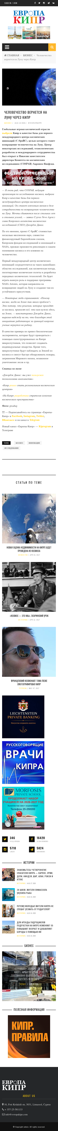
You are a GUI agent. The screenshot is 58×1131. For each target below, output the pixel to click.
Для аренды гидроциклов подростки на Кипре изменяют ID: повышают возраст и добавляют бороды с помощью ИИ (35, 927)
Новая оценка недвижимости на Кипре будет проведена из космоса (29, 549)
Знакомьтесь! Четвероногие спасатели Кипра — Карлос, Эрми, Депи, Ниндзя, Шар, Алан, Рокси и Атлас (35, 874)
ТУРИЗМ (23, 688)
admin (26, 1127)
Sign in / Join (11, 3)
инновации (34, 443)
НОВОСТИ (23, 555)
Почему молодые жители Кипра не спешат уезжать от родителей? (35, 907)
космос (19, 443)
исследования (11, 448)
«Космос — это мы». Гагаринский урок (29, 615)
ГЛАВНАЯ (13, 55)
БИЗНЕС (28, 55)
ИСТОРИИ (22, 620)
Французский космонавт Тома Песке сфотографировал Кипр (29, 682)
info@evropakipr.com (16, 1114)
